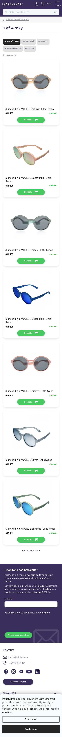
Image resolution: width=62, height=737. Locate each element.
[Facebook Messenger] (20, 671)
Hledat (55, 12)
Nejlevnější (28, 41)
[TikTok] (37, 671)
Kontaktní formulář (18, 682)
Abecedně (29, 48)
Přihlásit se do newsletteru (18, 635)
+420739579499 (17, 663)
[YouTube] (29, 671)
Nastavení (31, 719)
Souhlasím (31, 729)
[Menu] (58, 4)
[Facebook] (5, 671)
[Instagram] (13, 671)
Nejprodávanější (13, 48)
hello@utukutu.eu (18, 657)
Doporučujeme (12, 41)
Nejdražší (43, 41)
